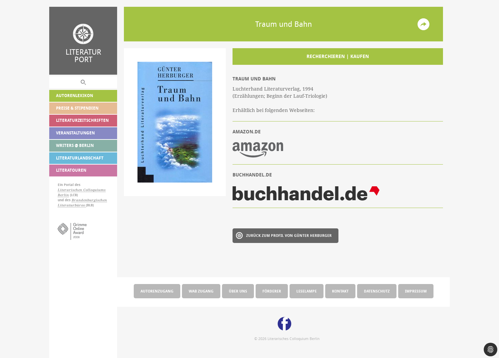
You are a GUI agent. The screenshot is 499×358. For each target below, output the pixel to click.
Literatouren (71, 170)
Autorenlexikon (74, 95)
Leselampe (306, 291)
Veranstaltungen (75, 133)
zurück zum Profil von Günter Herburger (289, 235)
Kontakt (340, 291)
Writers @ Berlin (75, 145)
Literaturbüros (72, 205)
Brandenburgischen (89, 200)
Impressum (416, 291)
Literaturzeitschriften (82, 120)
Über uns (238, 291)
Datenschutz (377, 291)
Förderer (271, 291)
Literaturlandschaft (80, 158)
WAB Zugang (201, 291)
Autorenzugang (157, 291)
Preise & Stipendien (77, 108)
